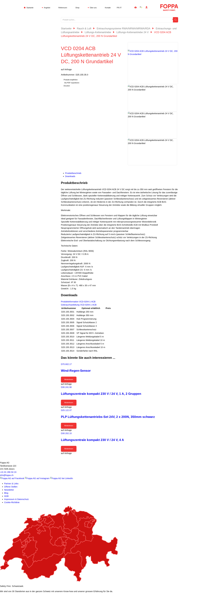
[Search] (175, 19)
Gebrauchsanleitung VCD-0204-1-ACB (78, 305)
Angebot (47, 8)
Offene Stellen (10, 487)
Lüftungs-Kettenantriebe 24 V (132, 32)
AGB (6, 496)
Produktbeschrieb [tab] (73, 173)
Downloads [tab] (70, 176)
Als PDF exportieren (71, 83)
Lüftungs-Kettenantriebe (98, 32)
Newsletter (9, 490)
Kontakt (108, 8)
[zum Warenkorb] (135, 7)
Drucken (67, 86)
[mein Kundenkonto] (146, 7)
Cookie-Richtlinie (11, 502)
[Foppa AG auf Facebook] (12, 478)
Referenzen (62, 8)
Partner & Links (11, 483)
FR (118, 8)
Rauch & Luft (84, 28)
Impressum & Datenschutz (16, 499)
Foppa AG (169, 7)
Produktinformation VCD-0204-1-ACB (78, 301)
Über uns (93, 8)
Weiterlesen (68, 379)
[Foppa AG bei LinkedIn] (61, 478)
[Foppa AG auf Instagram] (37, 478)
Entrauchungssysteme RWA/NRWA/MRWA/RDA (123, 28)
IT (121, 8)
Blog (6, 493)
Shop (77, 8)
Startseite (29, 8)
